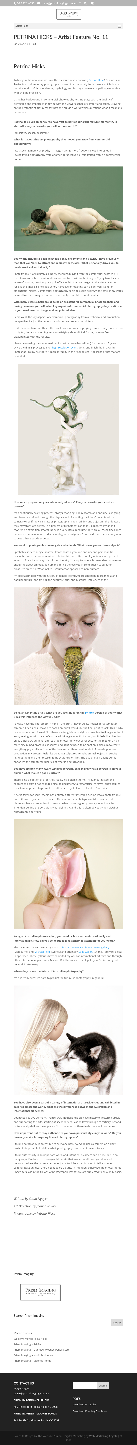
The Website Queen (50, 1436)
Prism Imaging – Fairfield (28, 1344)
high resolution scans (65, 347)
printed (89, 712)
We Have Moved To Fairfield (30, 1338)
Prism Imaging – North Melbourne (34, 1355)
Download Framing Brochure (90, 1411)
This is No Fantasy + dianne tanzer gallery (84, 947)
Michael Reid (42, 951)
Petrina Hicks (96, 80)
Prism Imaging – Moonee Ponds (32, 1360)
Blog (33, 44)
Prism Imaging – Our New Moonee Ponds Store (42, 1349)
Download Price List (84, 1404)
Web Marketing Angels (103, 1436)
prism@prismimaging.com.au (31, 1393)
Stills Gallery (85, 951)
